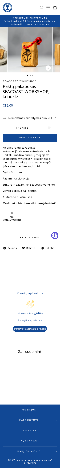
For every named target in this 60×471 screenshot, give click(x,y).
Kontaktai (29, 440)
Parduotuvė (29, 420)
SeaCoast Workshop (20, 81)
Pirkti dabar (30, 137)
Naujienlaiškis (29, 451)
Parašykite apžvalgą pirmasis (30, 328)
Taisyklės (29, 430)
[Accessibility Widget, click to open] (54, 235)
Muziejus (29, 409)
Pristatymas (30, 237)
